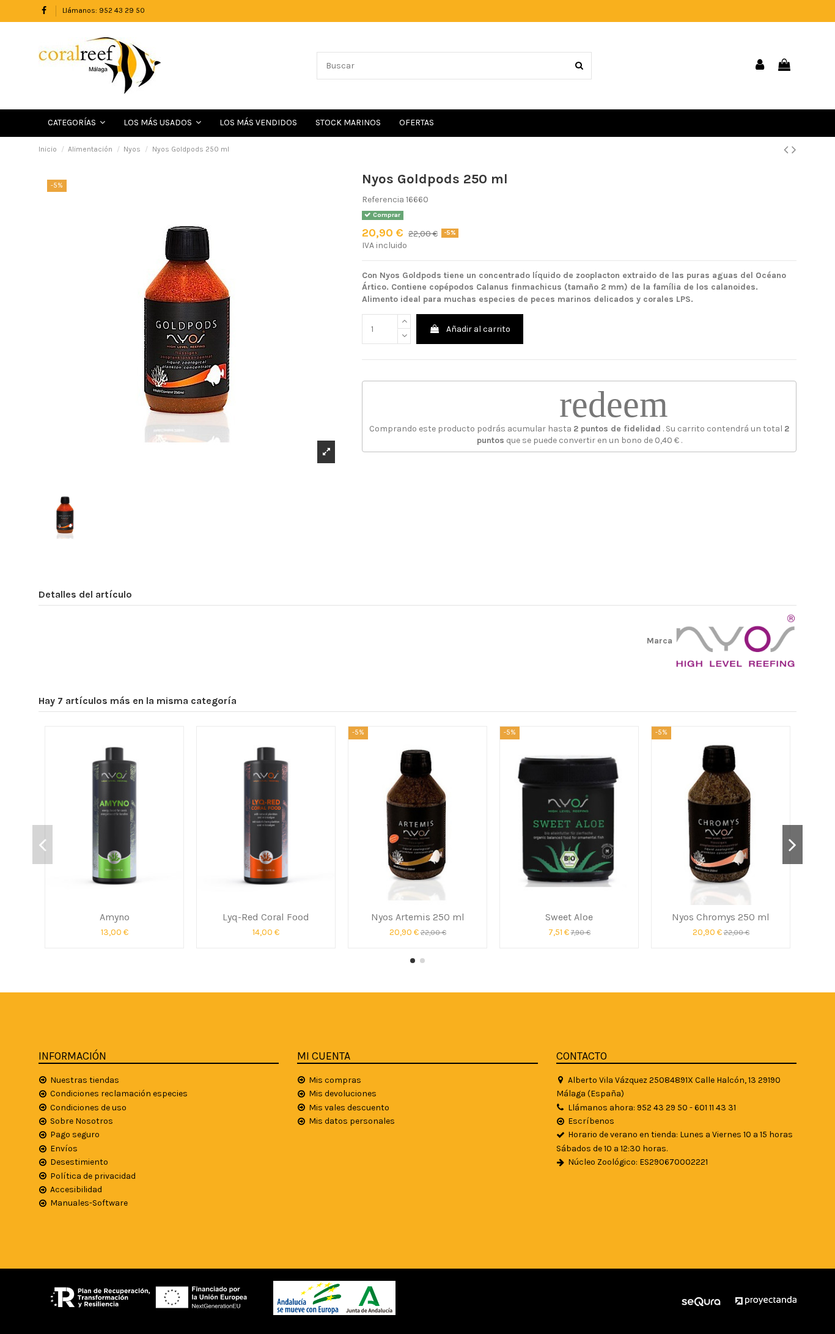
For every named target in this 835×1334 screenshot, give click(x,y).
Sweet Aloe (569, 917)
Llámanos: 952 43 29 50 (103, 10)
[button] (162, 123)
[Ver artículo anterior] (788, 149)
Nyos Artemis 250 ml (418, 917)
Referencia (383, 199)
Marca (659, 641)
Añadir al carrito (478, 329)
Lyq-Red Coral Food (266, 917)
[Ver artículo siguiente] (794, 149)
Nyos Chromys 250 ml (721, 917)
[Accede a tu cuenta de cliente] (760, 66)
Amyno (115, 917)
